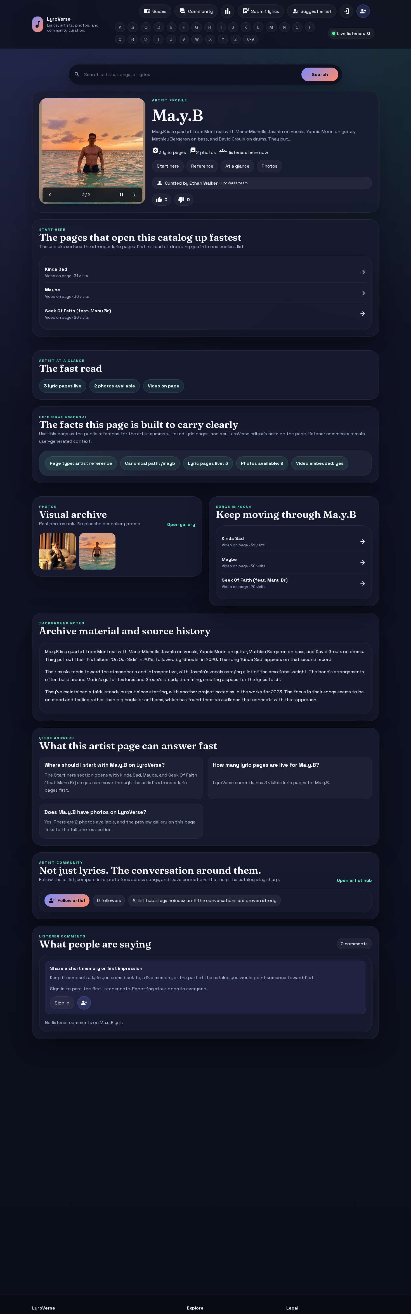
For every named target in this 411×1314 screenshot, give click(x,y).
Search (320, 74)
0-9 (250, 39)
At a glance (237, 166)
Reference (202, 166)
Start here (168, 166)
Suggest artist (312, 11)
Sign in (62, 1003)
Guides (155, 11)
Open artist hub (354, 880)
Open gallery (181, 524)
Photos (269, 166)
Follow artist (67, 900)
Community (195, 11)
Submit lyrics (260, 11)
